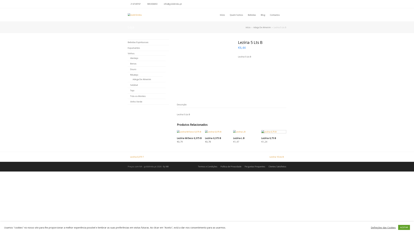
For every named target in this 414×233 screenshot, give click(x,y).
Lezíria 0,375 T (137, 156)
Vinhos (131, 53)
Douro (133, 69)
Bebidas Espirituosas (138, 42)
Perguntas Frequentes (255, 166)
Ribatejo (134, 74)
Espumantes (134, 47)
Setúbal (134, 84)
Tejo (132, 90)
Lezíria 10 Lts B (277, 156)
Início (248, 27)
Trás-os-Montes (138, 96)
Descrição (182, 104)
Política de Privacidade (231, 166)
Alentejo (134, 58)
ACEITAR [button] (404, 227)
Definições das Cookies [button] (383, 227)
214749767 (136, 4)
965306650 (152, 4)
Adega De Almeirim (142, 79)
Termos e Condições (207, 166)
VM (167, 166)
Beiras (133, 63)
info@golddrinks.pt (173, 4)
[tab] (182, 104)
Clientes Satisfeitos (277, 166)
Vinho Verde (136, 101)
